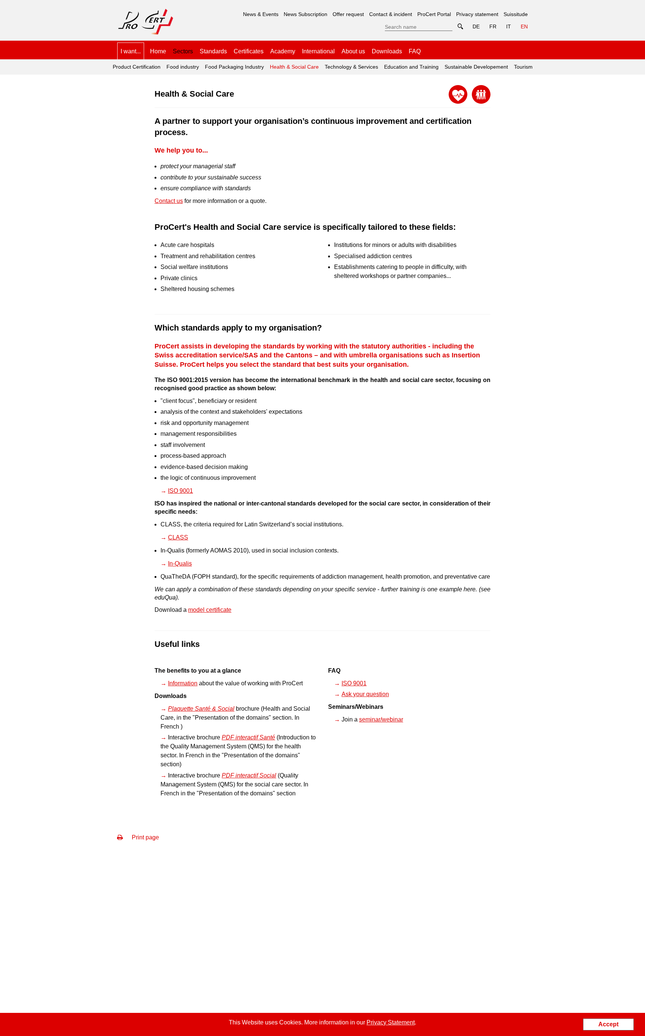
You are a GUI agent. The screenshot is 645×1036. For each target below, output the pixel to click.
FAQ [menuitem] (415, 51)
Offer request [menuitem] (348, 14)
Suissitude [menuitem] (516, 14)
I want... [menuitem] (131, 51)
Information (182, 683)
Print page (144, 837)
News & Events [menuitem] (260, 14)
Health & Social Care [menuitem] (293, 64)
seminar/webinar (381, 719)
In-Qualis (180, 563)
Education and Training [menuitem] (411, 67)
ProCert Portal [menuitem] (434, 14)
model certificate (209, 610)
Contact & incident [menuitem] (390, 14)
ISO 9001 (180, 491)
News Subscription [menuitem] (305, 14)
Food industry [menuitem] (182, 67)
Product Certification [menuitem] (137, 67)
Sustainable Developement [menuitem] (476, 67)
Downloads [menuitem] (387, 51)
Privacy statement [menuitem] (477, 14)
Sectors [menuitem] (183, 51)
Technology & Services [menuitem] (351, 67)
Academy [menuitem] (282, 51)
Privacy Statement (391, 1022)
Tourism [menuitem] (523, 67)
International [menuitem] (318, 51)
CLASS (178, 537)
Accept (608, 1024)
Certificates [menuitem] (249, 51)
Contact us (169, 201)
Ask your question (365, 694)
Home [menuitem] (158, 51)
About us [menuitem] (353, 51)
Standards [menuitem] (213, 51)
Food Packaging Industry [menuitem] (234, 67)
